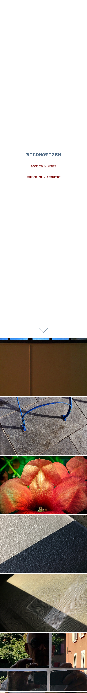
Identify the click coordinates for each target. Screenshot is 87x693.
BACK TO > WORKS (43, 166)
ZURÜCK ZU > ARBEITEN (43, 177)
